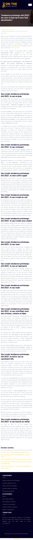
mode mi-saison (15, 47)
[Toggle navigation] (30, 5)
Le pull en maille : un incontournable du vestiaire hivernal (15, 452)
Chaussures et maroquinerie (8, 29)
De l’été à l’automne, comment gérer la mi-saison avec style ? (16, 459)
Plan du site (16, 539)
